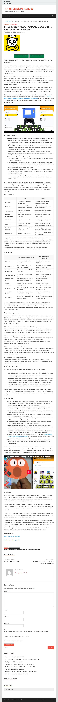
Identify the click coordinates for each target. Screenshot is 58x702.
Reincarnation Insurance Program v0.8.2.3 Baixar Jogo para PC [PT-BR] (22, 659)
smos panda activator (14, 548)
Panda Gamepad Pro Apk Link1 (12, 536)
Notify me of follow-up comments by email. (16, 636)
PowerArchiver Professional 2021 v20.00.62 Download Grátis (20, 664)
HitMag (52, 699)
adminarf (14, 32)
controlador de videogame (10, 24)
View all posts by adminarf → (21, 572)
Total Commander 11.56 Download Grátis (15, 657)
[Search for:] (29, 647)
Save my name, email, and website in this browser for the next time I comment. (26, 631)
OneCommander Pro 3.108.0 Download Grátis (16, 674)
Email (6, 616)
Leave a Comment (21, 32)
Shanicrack (8, 21)
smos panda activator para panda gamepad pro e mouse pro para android (22, 549)
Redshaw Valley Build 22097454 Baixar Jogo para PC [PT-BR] (20, 666)
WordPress (45, 699)
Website (6, 623)
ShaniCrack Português (19, 8)
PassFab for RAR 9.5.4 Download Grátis (14, 669)
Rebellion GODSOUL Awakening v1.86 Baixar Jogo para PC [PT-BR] (21, 671)
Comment (7, 591)
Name (6, 610)
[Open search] (52, 16)
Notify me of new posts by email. (13, 641)
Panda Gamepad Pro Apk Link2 (12, 540)
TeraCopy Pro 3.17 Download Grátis (13, 662)
